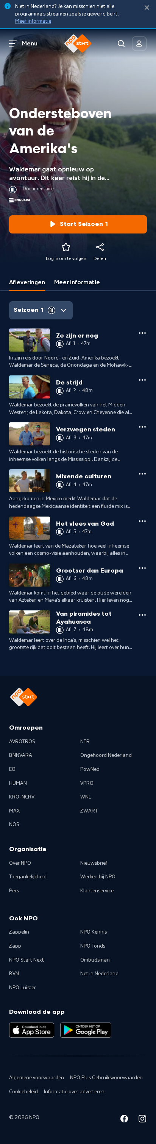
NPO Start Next (26, 960)
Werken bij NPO (97, 876)
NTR (85, 741)
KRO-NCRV (21, 797)
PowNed (90, 769)
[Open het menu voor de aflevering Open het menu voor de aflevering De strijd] (142, 379)
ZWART (89, 811)
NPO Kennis (93, 932)
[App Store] (31, 1030)
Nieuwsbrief (93, 863)
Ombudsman (95, 960)
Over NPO (20, 863)
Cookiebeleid (23, 1091)
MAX (14, 811)
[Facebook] (124, 1120)
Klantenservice (97, 890)
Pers (14, 890)
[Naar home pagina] (78, 43)
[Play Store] (85, 1030)
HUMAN (18, 783)
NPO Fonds (92, 946)
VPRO (87, 783)
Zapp (15, 946)
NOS (14, 824)
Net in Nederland (99, 973)
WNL (85, 797)
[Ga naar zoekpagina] (121, 43)
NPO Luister (22, 987)
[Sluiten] (146, 7)
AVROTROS (22, 741)
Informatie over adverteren (74, 1091)
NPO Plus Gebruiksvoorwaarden (106, 1077)
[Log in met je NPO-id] (139, 43)
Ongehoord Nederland (106, 755)
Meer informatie (33, 21)
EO (12, 769)
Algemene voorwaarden (36, 1077)
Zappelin (19, 932)
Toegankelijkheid (28, 876)
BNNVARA (20, 755)
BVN (14, 973)
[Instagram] (142, 1120)
